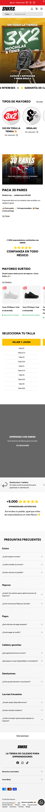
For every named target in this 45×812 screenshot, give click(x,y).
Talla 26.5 (21, 388)
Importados (13, 806)
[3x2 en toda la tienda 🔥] (11, 116)
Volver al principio (22, 736)
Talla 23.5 (21, 361)
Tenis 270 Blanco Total (10, 307)
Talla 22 (21, 348)
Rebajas (31, 128)
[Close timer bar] (43, 1)
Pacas (24, 804)
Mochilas (21, 806)
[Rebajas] (32, 116)
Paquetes (4, 806)
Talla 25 (21, 375)
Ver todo (39, 101)
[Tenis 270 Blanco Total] (11, 295)
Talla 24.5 (21, 370)
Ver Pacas (6, 216)
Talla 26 (21, 384)
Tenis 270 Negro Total (30, 307)
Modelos (17, 804)
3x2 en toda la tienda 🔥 (11, 130)
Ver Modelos (7, 282)
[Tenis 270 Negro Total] (31, 295)
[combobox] (22, 14)
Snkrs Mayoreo (11, 799)
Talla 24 (21, 366)
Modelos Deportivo (7, 804)
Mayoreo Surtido (32, 804)
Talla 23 (21, 357)
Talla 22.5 (21, 353)
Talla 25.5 (21, 379)
